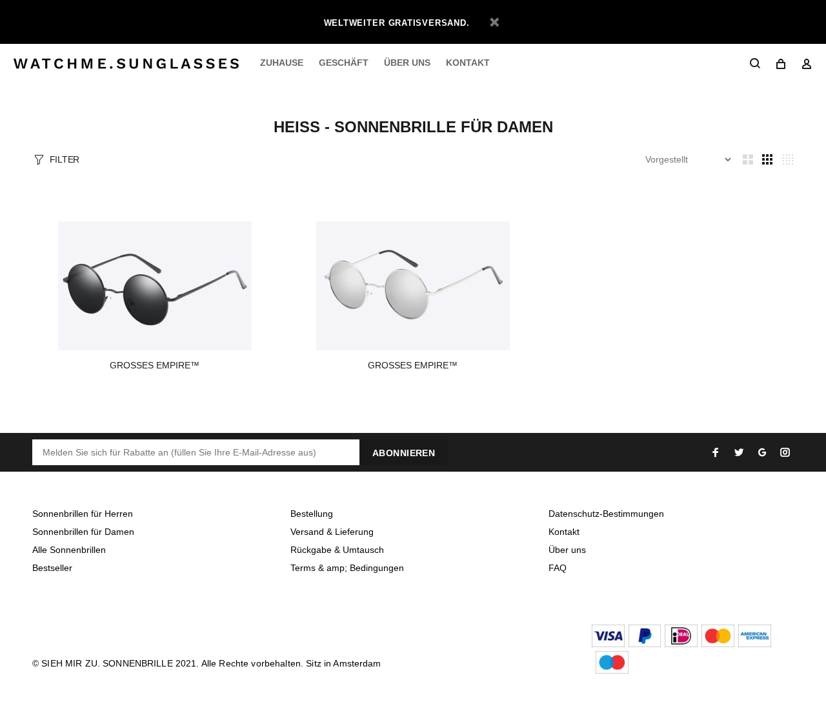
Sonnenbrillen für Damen (83, 531)
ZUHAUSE (281, 62)
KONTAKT (468, 62)
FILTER (64, 159)
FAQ (558, 568)
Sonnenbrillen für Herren (82, 513)
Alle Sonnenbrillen (69, 550)
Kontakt (564, 531)
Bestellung (311, 513)
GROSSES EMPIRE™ (154, 365)
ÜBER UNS (407, 62)
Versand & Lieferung (332, 531)
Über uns (567, 550)
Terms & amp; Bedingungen (347, 568)
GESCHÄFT (343, 62)
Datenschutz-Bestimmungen (606, 513)
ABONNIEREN (403, 453)
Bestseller (52, 568)
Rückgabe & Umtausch (337, 550)
